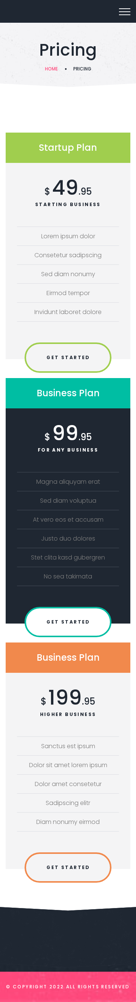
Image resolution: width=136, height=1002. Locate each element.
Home (51, 69)
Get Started (68, 357)
